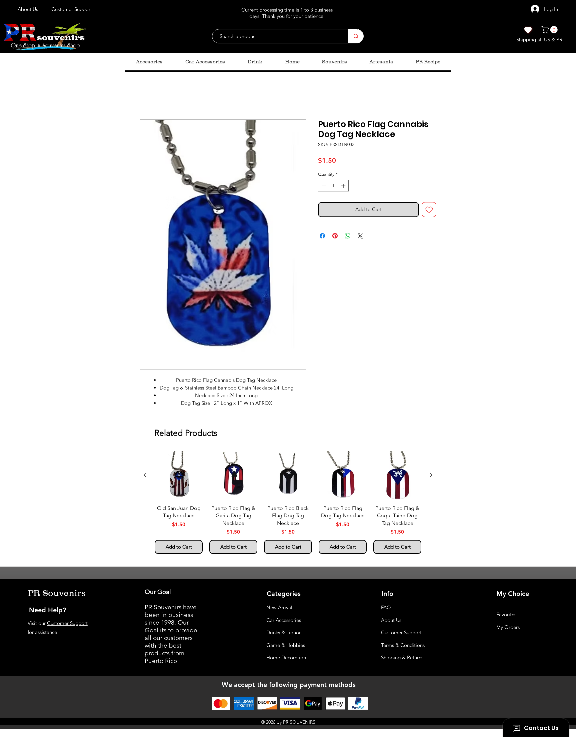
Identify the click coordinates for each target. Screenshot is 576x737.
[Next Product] (431, 476)
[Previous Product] (145, 476)
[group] (288, 504)
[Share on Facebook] (322, 237)
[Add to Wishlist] (429, 210)
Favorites (506, 616)
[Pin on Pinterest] (335, 237)
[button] (550, 29)
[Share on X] (360, 237)
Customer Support (67, 624)
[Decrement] (323, 187)
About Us (391, 621)
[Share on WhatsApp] (348, 237)
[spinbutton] (333, 187)
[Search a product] (355, 36)
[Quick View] (179, 477)
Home (147, 96)
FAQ (386, 609)
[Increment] (344, 187)
